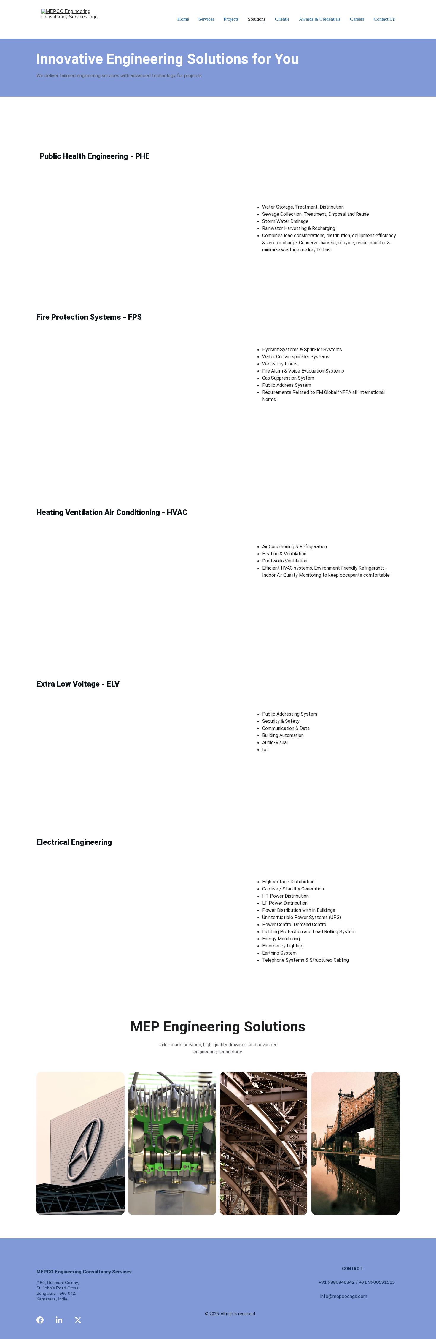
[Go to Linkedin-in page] (59, 1320)
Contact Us (384, 19)
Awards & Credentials (319, 19)
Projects (231, 19)
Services (206, 19)
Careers (357, 19)
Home (183, 19)
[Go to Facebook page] (40, 1320)
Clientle (282, 19)
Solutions (256, 19)
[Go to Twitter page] (78, 1320)
